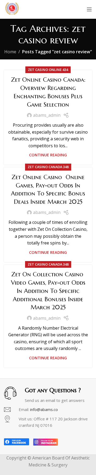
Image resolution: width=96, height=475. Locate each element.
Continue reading (48, 154)
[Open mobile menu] (89, 9)
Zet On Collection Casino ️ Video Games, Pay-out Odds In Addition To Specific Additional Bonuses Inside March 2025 (48, 291)
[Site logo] (12, 9)
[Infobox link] (48, 409)
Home (10, 52)
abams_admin (47, 115)
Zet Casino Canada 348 (48, 166)
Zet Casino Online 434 (48, 69)
